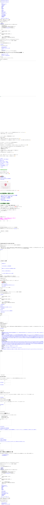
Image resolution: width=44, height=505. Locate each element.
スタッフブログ (4, 12)
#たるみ (3, 54)
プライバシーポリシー (4, 46)
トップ (2, 3)
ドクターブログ (4, 11)
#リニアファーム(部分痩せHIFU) (6, 55)
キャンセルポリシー (4, 47)
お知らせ (3, 8)
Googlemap (15, 228)
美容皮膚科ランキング (3, 177)
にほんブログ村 (2, 179)
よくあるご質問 (4, 15)
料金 (2, 7)
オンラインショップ (4, 13)
